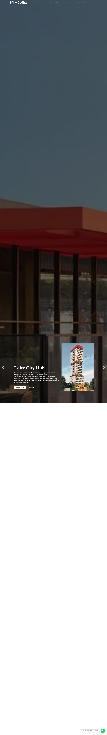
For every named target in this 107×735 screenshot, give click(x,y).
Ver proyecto (20, 387)
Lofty (71, 2)
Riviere (65, 2)
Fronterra (77, 2)
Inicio (50, 2)
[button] (103, 731)
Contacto (94, 2)
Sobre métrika (86, 2)
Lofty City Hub (58, 2)
